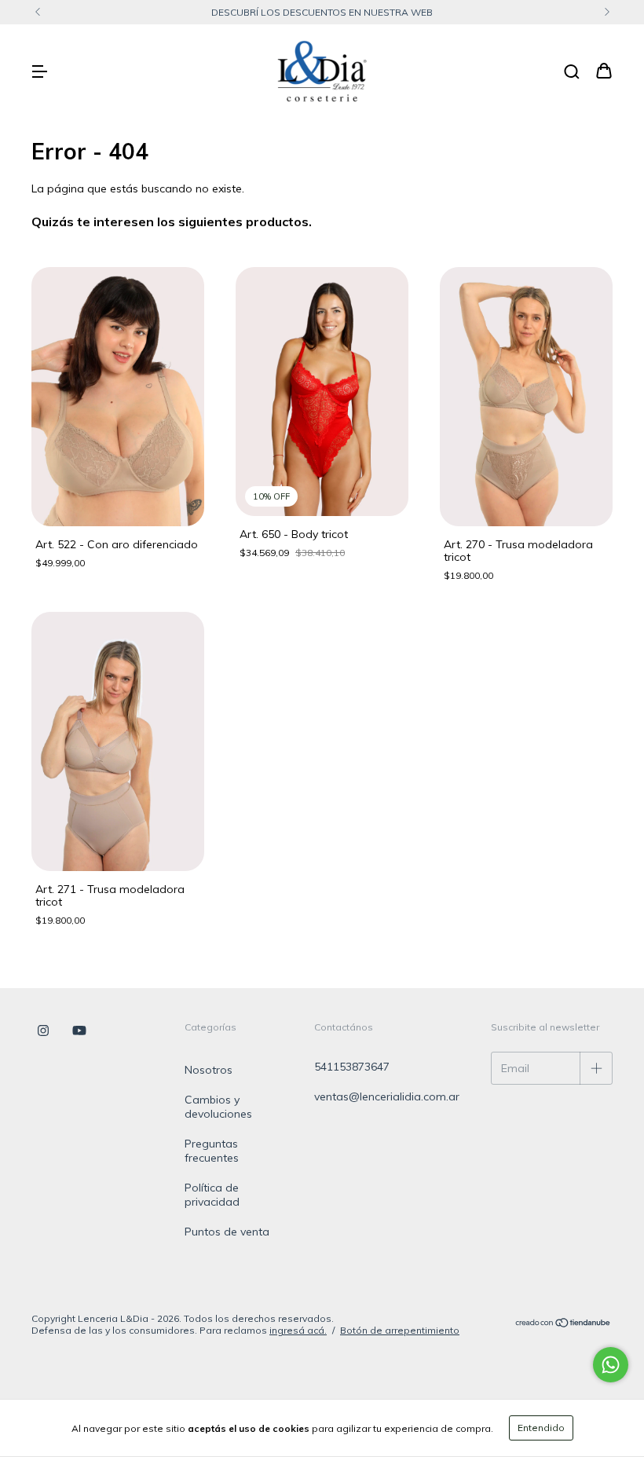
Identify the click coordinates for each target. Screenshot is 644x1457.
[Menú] (39, 72)
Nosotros (208, 1070)
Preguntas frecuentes (212, 1151)
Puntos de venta (227, 1232)
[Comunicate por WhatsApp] (610, 1364)
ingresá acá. (298, 1330)
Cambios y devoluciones (218, 1107)
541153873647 (352, 1067)
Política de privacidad (212, 1195)
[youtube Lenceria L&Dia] (79, 1031)
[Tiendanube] (563, 1325)
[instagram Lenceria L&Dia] (43, 1031)
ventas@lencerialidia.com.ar (386, 1096)
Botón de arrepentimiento (399, 1330)
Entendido (541, 1427)
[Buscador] (572, 72)
